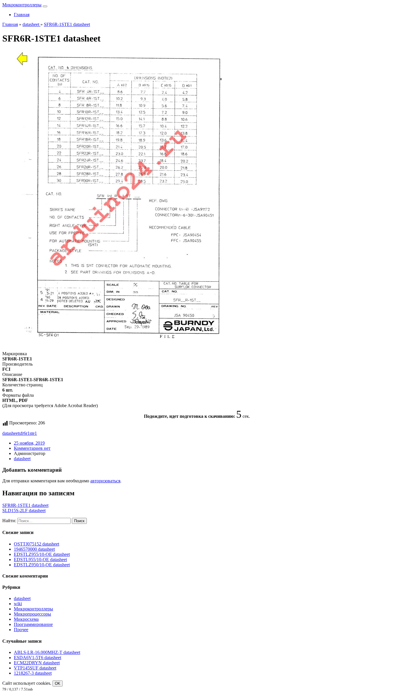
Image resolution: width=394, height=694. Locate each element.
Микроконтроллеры (22, 4)
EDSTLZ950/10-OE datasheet (42, 564)
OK (57, 683)
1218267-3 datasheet (33, 673)
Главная (21, 14)
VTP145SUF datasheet (35, 667)
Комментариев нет (32, 448)
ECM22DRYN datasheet (37, 662)
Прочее (21, 629)
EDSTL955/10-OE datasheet (40, 559)
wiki (18, 603)
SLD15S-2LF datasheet (24, 510)
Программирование (33, 624)
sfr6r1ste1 (28, 433)
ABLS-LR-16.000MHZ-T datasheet (47, 652)
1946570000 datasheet (34, 549)
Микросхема (26, 619)
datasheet (10, 433)
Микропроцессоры (32, 614)
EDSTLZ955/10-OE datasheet (42, 554)
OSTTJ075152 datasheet (36, 543)
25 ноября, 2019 (29, 443)
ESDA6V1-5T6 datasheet (37, 657)
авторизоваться (105, 480)
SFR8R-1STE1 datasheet (25, 505)
